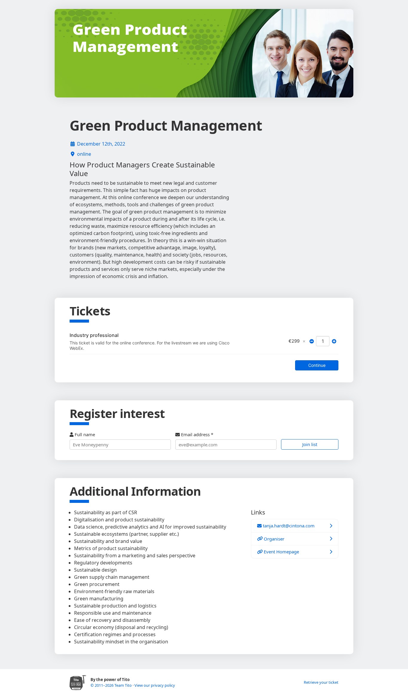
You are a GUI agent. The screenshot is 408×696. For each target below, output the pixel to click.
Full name (84, 434)
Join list (309, 444)
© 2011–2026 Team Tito (112, 685)
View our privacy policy (154, 685)
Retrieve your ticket (321, 682)
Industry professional (94, 335)
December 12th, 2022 (101, 144)
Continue (317, 365)
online (84, 154)
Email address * (196, 434)
